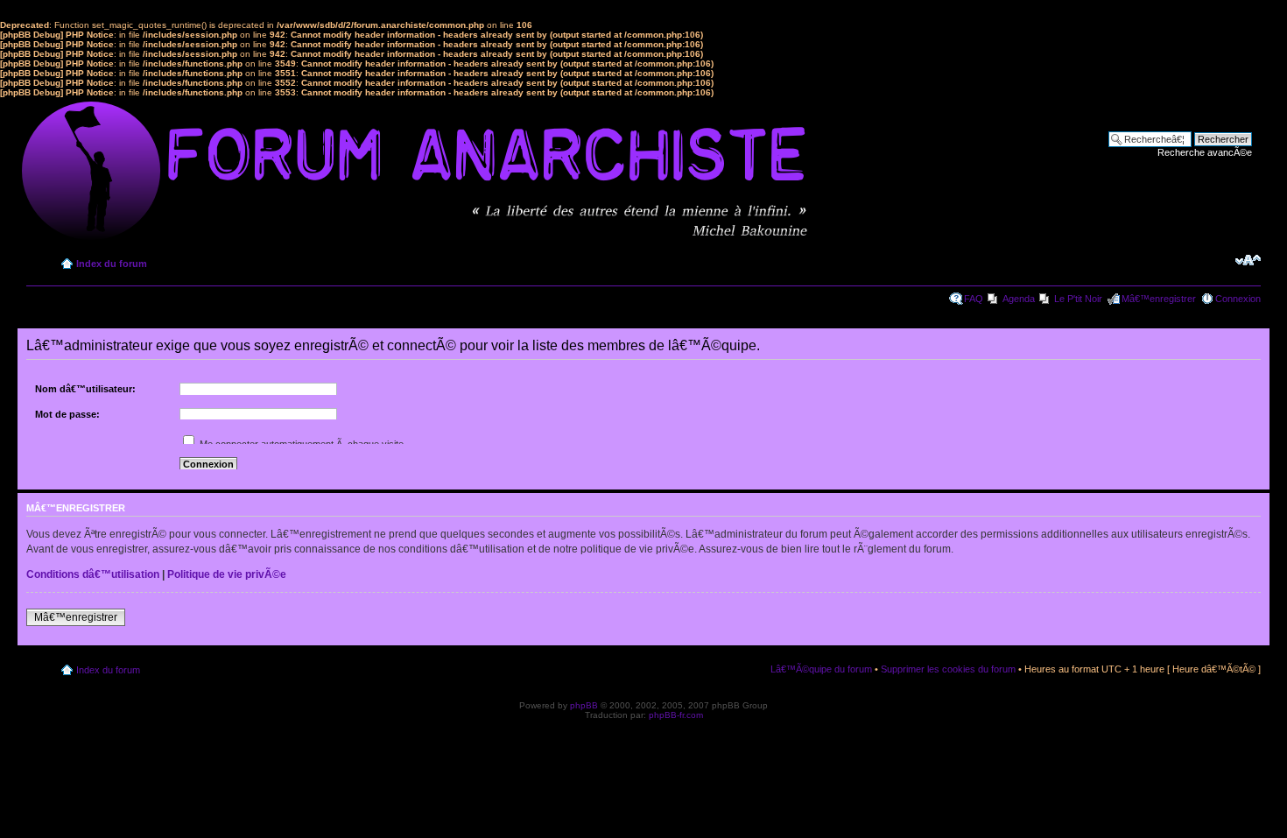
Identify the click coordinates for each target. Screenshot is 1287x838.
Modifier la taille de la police (1248, 260)
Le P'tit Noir (1078, 298)
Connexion (1238, 298)
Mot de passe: (67, 414)
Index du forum (111, 263)
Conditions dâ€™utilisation (92, 574)
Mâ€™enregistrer (1159, 298)
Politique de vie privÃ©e (226, 574)
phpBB (584, 705)
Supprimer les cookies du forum (948, 669)
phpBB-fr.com (676, 715)
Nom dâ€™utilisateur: (85, 389)
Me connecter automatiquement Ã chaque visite (300, 444)
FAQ (973, 298)
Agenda (1018, 298)
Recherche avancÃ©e (1204, 152)
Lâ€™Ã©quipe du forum (821, 669)
